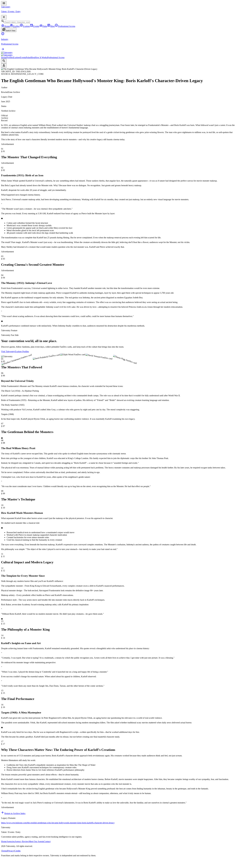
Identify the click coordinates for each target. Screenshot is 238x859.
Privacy (10, 851)
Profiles (9, 57)
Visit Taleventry (8, 351)
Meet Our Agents (36, 841)
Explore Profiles (22, 351)
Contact (47, 841)
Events (23, 57)
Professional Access (55, 57)
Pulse (28, 57)
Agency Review (22, 841)
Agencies (10, 841)
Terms (4, 851)
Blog (33, 57)
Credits (17, 851)
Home (3, 57)
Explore (16, 57)
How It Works (41, 57)
